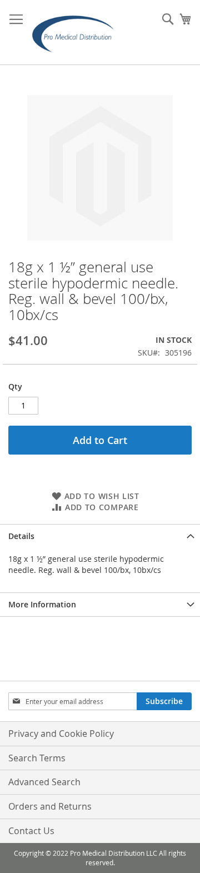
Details (21, 536)
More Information (42, 604)
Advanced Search (44, 782)
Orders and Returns (50, 806)
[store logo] (76, 32)
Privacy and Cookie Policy (61, 733)
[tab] (100, 536)
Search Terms (37, 758)
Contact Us (31, 831)
